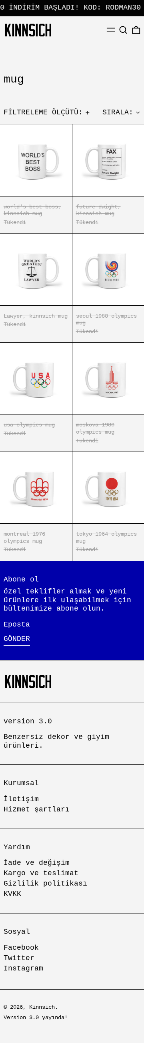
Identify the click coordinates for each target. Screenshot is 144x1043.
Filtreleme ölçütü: (43, 112)
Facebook (21, 948)
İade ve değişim (37, 863)
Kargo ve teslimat (41, 873)
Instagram (23, 968)
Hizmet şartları (37, 809)
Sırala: (117, 112)
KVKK (12, 894)
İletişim (21, 799)
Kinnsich (42, 1007)
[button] (123, 30)
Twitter (19, 958)
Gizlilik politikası (45, 884)
